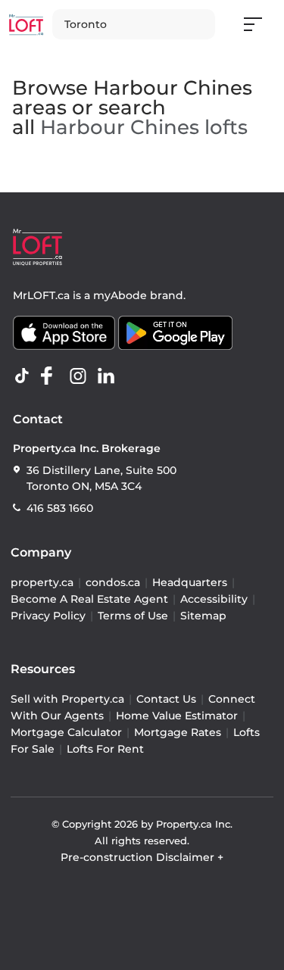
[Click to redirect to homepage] (26, 25)
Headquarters (189, 582)
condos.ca (113, 582)
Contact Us (166, 699)
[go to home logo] (37, 247)
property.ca (42, 582)
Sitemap (203, 615)
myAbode (120, 295)
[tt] (25, 376)
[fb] (53, 376)
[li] (109, 376)
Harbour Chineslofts (144, 127)
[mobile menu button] (261, 24)
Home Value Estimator (177, 715)
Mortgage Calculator (66, 732)
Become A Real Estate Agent (89, 599)
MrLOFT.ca (41, 295)
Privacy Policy (48, 615)
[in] (81, 376)
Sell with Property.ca (67, 699)
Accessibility (214, 599)
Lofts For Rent (105, 749)
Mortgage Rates (177, 732)
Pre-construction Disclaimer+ (142, 857)
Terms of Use (133, 615)
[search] (133, 24)
